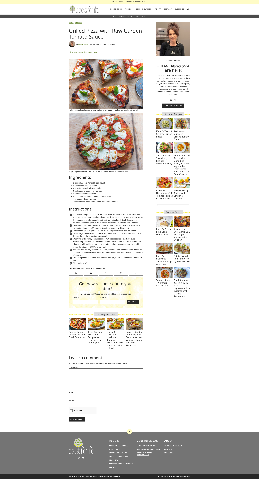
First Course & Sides (118, 446)
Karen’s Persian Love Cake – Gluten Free (164, 231)
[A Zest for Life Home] (84, 9)
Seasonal (113, 460)
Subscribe (179, 9)
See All (112, 467)
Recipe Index (116, 9)
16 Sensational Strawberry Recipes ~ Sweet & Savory (164, 159)
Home (71, 23)
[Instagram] (171, 99)
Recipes (78, 23)
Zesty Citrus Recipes (118, 456)
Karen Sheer (83, 44)
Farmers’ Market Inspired (121, 463)
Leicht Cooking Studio (147, 446)
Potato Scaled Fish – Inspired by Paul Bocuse (181, 258)
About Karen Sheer (173, 446)
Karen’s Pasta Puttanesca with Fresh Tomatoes (77, 334)
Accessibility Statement (165, 476)
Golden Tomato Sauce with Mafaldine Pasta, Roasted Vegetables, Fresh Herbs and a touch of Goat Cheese (182, 165)
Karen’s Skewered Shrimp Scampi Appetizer (164, 259)
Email (103, 298)
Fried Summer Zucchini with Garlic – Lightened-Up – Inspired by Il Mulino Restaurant (182, 288)
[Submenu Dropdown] (122, 9)
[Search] (188, 9)
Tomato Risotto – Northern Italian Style (164, 283)
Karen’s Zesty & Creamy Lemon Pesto (164, 134)
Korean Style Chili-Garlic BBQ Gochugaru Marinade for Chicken (182, 234)
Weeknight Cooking (118, 453)
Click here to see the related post (83, 52)
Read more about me (173, 105)
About (158, 9)
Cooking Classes (143, 9)
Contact (168, 9)
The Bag (129, 9)
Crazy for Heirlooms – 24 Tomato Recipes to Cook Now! (164, 194)
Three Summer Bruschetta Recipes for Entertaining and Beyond (95, 337)
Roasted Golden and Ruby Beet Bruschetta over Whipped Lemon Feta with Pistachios (134, 338)
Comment (73, 367)
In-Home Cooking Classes (148, 449)
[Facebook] (175, 99)
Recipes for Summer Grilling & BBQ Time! (181, 135)
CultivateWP (186, 476)
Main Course (114, 449)
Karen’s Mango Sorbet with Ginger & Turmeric (181, 194)
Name (76, 298)
